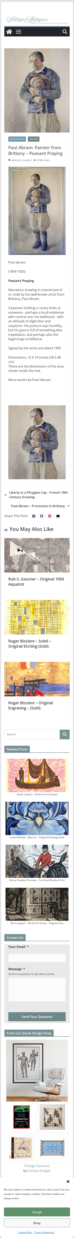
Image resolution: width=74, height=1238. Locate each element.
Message (16, 969)
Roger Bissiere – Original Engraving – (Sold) (30, 705)
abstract (16, 160)
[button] (68, 1182)
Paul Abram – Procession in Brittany (38, 506)
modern (27, 160)
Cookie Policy (25, 1232)
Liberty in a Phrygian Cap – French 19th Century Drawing (38, 494)
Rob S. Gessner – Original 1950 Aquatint (36, 581)
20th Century (17, 139)
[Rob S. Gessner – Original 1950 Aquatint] (37, 555)
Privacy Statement (44, 1232)
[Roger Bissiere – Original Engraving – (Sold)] (37, 679)
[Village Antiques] (37, 20)
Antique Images (39, 1170)
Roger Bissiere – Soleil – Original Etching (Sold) (29, 643)
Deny (37, 1223)
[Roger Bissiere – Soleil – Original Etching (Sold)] (37, 617)
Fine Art (33, 139)
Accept (37, 1212)
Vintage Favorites (37, 1166)
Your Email (18, 947)
